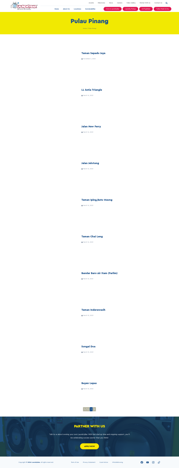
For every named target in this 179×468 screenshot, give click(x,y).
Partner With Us (145, 3)
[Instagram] (153, 462)
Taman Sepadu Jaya (93, 53)
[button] (166, 3)
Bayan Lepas (89, 383)
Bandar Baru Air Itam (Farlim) (99, 273)
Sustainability (90, 9)
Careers (119, 3)
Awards (91, 3)
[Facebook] (141, 462)
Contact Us (158, 3)
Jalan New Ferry (91, 126)
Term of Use (75, 462)
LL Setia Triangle (91, 90)
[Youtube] (147, 462)
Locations (77, 9)
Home (57, 9)
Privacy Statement (89, 462)
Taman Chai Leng (92, 236)
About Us (66, 9)
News (111, 3)
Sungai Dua (88, 346)
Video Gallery (131, 3)
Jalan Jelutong (90, 163)
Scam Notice (104, 462)
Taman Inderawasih (93, 310)
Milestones (101, 3)
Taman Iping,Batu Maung (96, 200)
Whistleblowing (117, 462)
